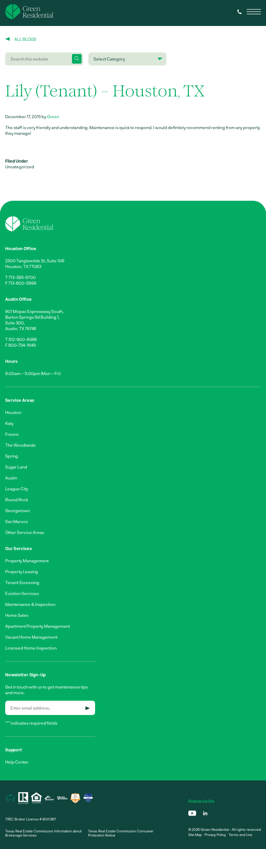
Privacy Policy (215, 835)
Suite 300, (15, 322)
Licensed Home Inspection (31, 647)
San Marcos (16, 521)
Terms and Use (240, 835)
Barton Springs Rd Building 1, (32, 317)
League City (16, 488)
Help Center (17, 761)
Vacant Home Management (31, 636)
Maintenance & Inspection (30, 604)
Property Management (27, 560)
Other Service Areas (24, 532)
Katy (9, 423)
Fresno (12, 434)
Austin (11, 477)
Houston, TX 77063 (23, 266)
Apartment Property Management (37, 626)
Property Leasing (21, 571)
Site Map (195, 835)
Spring (11, 455)
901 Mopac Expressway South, (34, 311)
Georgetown (17, 510)
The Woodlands (20, 445)
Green (53, 116)
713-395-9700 (22, 277)
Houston (13, 412)
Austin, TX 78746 (20, 328)
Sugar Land (16, 466)
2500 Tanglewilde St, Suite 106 (34, 260)
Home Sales (16, 615)
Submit (87, 708)
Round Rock (16, 499)
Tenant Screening (22, 582)
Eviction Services (22, 593)
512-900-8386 (23, 339)
